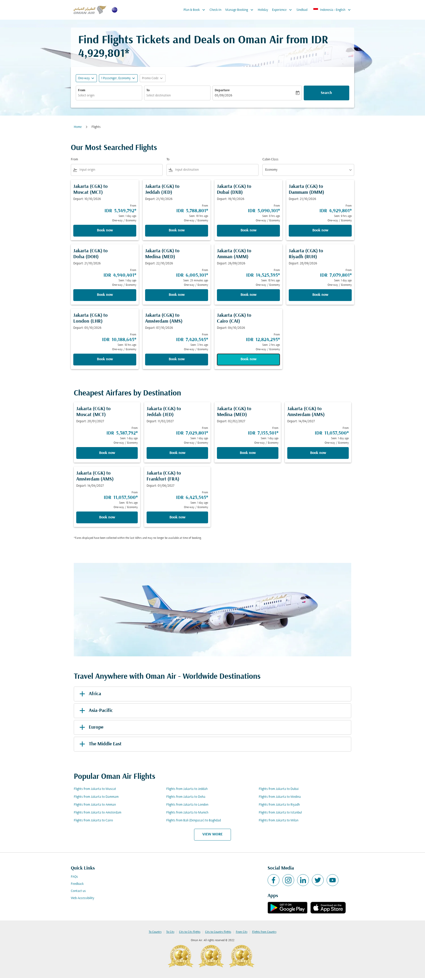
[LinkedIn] (303, 880)
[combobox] (109, 95)
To (148, 90)
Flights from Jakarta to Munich (187, 812)
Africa (95, 694)
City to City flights (189, 932)
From (81, 90)
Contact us (78, 891)
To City (170, 932)
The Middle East (105, 744)
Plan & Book (194, 9)
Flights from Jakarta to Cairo (93, 820)
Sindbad (301, 10)
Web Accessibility (82, 898)
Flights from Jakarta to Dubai (279, 789)
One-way (84, 78)
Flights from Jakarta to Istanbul (280, 812)
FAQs (74, 877)
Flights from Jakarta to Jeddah (187, 789)
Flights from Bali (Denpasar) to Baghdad (193, 820)
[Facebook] (273, 880)
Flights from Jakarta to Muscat (95, 789)
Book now (105, 230)
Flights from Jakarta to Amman (95, 805)
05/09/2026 (223, 95)
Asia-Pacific (101, 710)
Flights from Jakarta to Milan (278, 820)
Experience (282, 9)
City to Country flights (218, 932)
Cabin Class (270, 159)
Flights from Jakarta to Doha (185, 797)
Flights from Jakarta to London (187, 805)
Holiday (263, 10)
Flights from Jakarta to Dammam (96, 797)
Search (326, 93)
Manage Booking (239, 9)
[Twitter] (318, 880)
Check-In (215, 10)
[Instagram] (288, 880)
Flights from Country (264, 932)
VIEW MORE (212, 834)
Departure (222, 90)
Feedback (77, 884)
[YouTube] (332, 880)
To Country (155, 932)
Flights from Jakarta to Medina (280, 797)
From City (241, 932)
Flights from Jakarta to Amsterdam (97, 812)
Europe (96, 727)
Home (78, 127)
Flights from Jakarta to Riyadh (279, 805)
